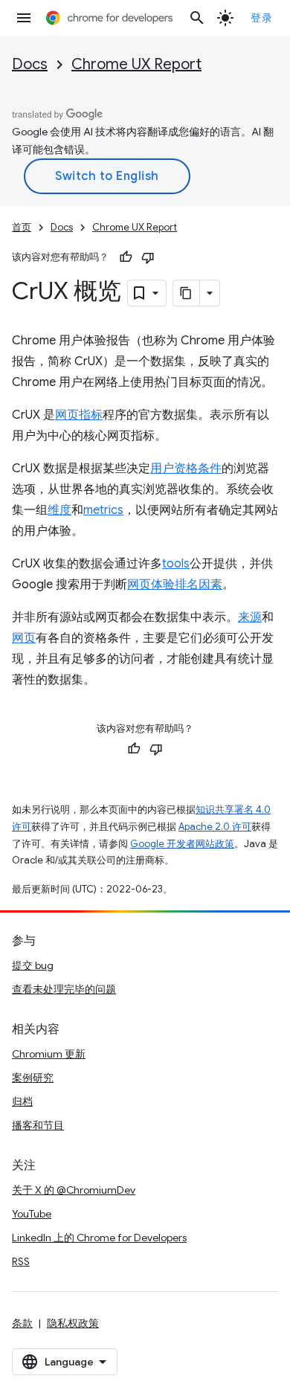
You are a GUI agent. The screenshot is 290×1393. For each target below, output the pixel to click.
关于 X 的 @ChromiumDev (73, 1190)
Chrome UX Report (136, 64)
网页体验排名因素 (174, 584)
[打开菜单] (24, 18)
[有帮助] (126, 257)
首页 (21, 227)
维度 (59, 510)
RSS (21, 1261)
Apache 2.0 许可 (214, 826)
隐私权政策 (73, 1323)
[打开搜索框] (197, 18)
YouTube (31, 1213)
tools (176, 563)
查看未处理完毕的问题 (64, 989)
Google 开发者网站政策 (182, 843)
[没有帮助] (148, 257)
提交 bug (33, 965)
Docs (30, 64)
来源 (250, 617)
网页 (24, 638)
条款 (22, 1323)
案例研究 (33, 1077)
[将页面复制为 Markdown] (186, 293)
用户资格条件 (186, 468)
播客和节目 (38, 1125)
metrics (103, 510)
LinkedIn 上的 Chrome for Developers (99, 1237)
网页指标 (79, 415)
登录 (261, 18)
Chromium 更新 (49, 1054)
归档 (22, 1101)
